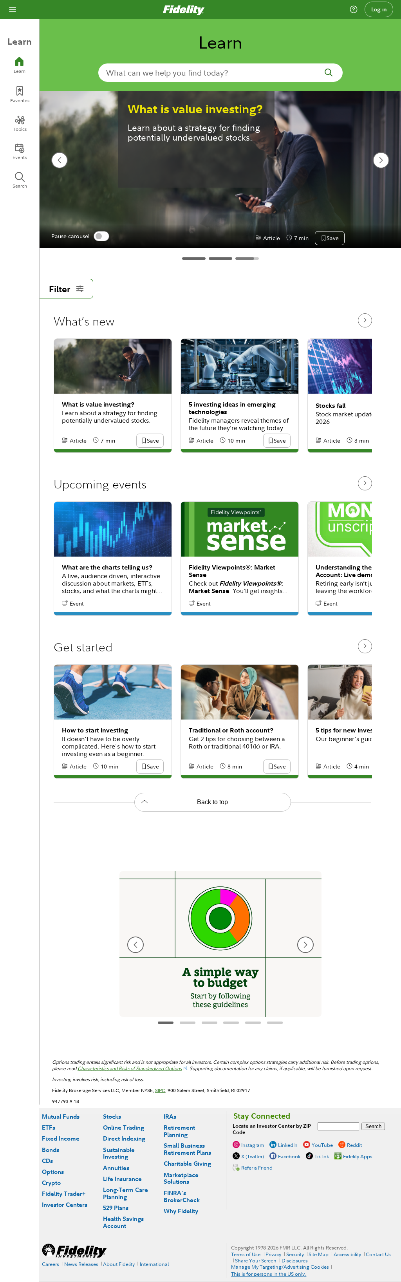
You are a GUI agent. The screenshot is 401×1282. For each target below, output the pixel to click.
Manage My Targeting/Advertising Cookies (280, 1267)
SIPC (160, 1090)
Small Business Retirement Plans (187, 1149)
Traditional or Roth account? (231, 730)
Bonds (50, 1150)
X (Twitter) (252, 1156)
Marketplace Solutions (181, 1178)
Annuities (116, 1168)
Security (295, 1254)
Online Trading (123, 1127)
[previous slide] (59, 160)
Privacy (273, 1254)
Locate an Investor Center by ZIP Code (272, 1129)
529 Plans (115, 1207)
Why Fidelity (181, 1211)
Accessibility (347, 1254)
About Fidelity (119, 1264)
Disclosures (295, 1260)
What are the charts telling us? (107, 567)
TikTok (321, 1156)
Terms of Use (245, 1254)
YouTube (322, 1145)
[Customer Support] (353, 9)
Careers (50, 1264)
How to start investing (95, 730)
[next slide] (381, 160)
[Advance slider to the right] (365, 320)
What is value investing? (195, 109)
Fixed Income (60, 1138)
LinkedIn (288, 1145)
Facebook (289, 1156)
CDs (47, 1160)
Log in (379, 9)
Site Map (319, 1254)
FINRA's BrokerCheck (182, 1196)
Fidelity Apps (357, 1156)
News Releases (81, 1264)
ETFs (48, 1127)
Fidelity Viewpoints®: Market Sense (232, 571)
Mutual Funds (60, 1116)
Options (53, 1171)
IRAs (170, 1116)
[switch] (101, 236)
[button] (332, 238)
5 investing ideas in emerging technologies (232, 408)
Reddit (354, 1145)
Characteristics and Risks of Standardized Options (130, 1068)
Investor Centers (64, 1204)
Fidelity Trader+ (63, 1193)
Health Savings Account (123, 1222)
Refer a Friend (257, 1167)
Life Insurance (122, 1179)
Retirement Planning (179, 1131)
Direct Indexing (124, 1138)
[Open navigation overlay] (12, 9)
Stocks (112, 1116)
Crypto (51, 1182)
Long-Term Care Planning (125, 1193)
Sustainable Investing (119, 1153)
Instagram (252, 1145)
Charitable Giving (187, 1163)
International (154, 1264)
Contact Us (378, 1254)
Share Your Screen (255, 1260)
